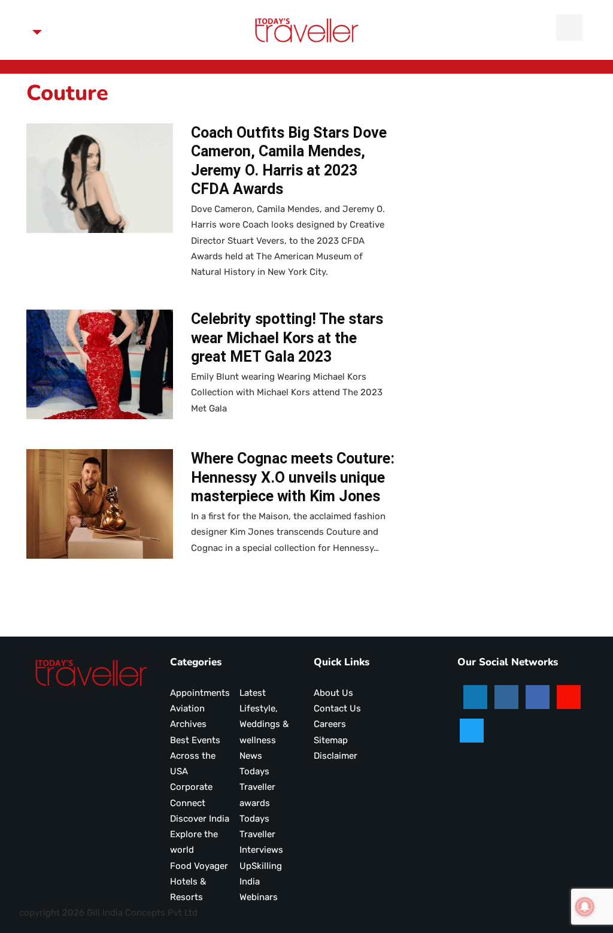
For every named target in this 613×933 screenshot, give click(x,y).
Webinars (258, 897)
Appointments (200, 692)
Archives (188, 724)
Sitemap (331, 740)
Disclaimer (335, 755)
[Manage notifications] (584, 906)
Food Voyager (199, 866)
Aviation (187, 708)
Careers (330, 724)
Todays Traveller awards (257, 787)
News (250, 755)
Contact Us (337, 708)
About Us (333, 692)
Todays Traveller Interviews (261, 834)
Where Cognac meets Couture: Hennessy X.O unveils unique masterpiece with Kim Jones (292, 477)
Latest (252, 692)
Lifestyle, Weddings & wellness (264, 724)
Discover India (199, 818)
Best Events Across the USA (195, 756)
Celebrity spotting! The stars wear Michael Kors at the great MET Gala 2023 (287, 337)
